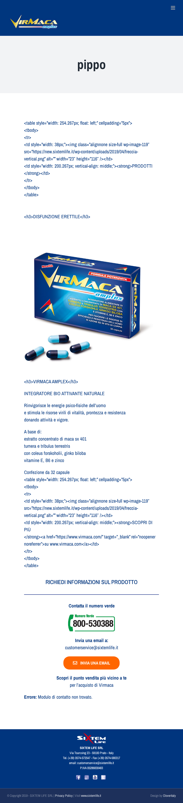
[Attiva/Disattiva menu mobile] (173, 7)
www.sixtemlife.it (91, 795)
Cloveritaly (169, 795)
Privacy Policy (64, 795)
